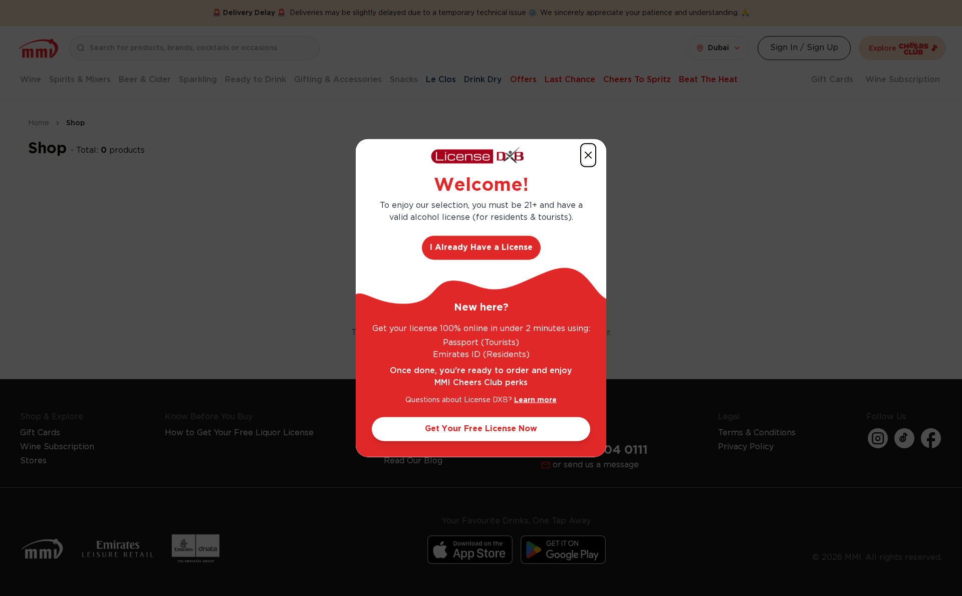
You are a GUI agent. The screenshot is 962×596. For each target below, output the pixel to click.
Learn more (535, 400)
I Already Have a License (481, 247)
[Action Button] (588, 155)
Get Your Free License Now (481, 428)
